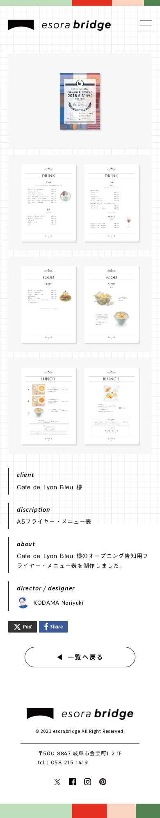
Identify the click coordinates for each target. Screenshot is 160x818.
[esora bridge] (80, 714)
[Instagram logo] (87, 781)
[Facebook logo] (72, 781)
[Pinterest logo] (102, 781)
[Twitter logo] (57, 782)
